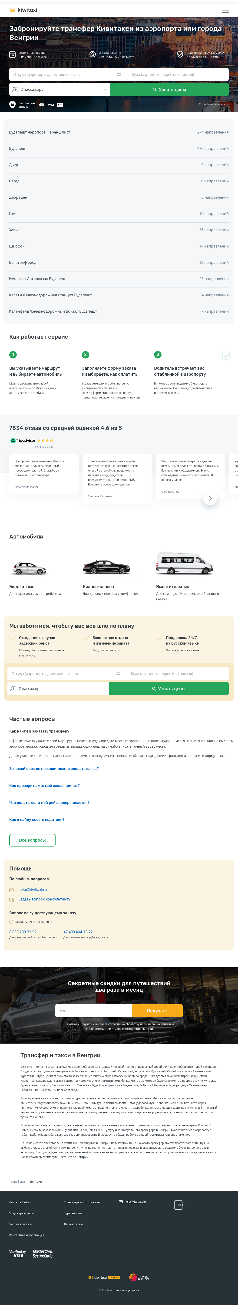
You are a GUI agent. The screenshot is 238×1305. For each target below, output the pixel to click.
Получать (157, 1010)
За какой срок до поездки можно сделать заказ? (54, 768)
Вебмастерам (73, 1224)
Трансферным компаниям (82, 1202)
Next (210, 498)
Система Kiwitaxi (20, 1202)
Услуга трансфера (21, 1213)
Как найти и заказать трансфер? (39, 731)
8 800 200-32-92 (22, 931)
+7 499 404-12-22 (78, 931)
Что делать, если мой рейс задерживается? (49, 802)
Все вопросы (32, 840)
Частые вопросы (20, 1224)
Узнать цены (172, 89)
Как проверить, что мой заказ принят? (44, 785)
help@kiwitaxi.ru (32, 889)
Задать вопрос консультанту (44, 899)
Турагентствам (74, 1213)
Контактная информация (26, 1235)
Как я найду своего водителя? (36, 819)
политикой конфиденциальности (130, 1029)
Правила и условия (125, 1290)
